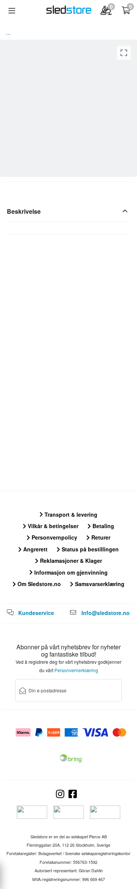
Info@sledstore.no (105, 613)
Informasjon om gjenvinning (70, 572)
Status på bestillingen (89, 549)
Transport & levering (70, 514)
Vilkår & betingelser (52, 526)
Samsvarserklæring (98, 584)
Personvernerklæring (76, 670)
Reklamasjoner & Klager (70, 560)
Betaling (102, 526)
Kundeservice (36, 613)
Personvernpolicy (53, 537)
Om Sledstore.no (38, 584)
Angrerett (35, 549)
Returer (100, 537)
